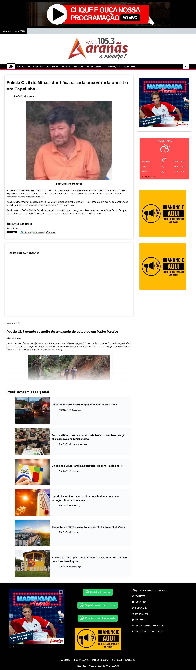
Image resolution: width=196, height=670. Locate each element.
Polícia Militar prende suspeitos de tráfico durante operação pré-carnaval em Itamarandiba (89, 437)
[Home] (11, 66)
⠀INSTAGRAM (141, 614)
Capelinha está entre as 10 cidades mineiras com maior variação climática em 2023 (85, 498)
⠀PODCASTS (140, 608)
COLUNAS (65, 67)
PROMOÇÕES (114, 67)
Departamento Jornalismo (100, 605)
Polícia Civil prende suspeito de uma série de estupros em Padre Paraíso (62, 332)
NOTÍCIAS (50, 67)
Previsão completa (148, 176)
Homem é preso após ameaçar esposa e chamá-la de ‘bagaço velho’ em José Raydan (89, 559)
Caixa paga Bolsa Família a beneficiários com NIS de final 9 (87, 465)
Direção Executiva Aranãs (100, 618)
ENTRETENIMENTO (95, 67)
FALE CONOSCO (130, 67)
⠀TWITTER (139, 596)
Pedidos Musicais (100, 592)
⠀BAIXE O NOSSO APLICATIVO (149, 625)
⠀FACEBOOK (140, 619)
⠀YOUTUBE (140, 602)
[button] (11, 616)
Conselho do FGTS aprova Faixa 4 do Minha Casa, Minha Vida (88, 526)
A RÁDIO (20, 67)
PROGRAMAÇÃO (35, 67)
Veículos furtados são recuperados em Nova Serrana (84, 404)
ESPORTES (78, 67)
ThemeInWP (112, 666)
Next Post (12, 323)
